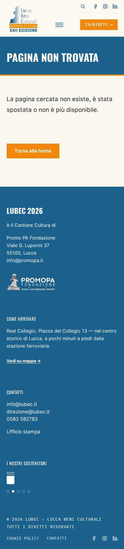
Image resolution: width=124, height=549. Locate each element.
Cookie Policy (23, 538)
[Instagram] (105, 6)
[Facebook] (95, 6)
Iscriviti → (98, 24)
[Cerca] (83, 6)
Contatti (57, 538)
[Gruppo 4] (23, 491)
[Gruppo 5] (28, 491)
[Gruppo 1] (8, 491)
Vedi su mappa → (24, 360)
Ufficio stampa (23, 432)
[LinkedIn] (115, 6)
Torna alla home (32, 151)
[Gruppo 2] (13, 491)
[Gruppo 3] (18, 491)
